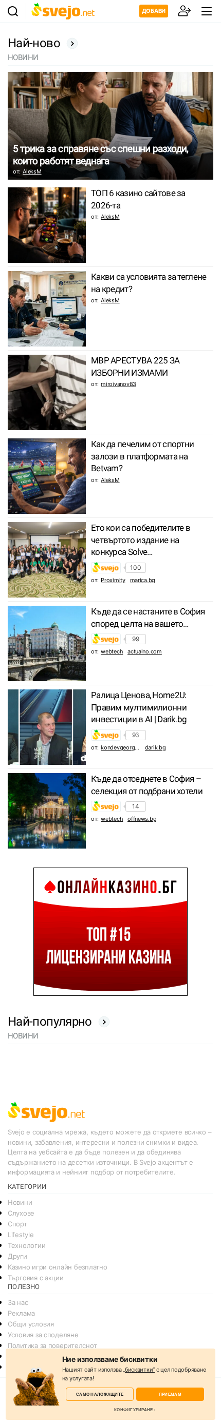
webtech (112, 651)
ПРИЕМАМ (170, 1394)
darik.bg (155, 747)
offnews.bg (141, 819)
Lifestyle (21, 1234)
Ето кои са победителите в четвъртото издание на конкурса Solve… (140, 540)
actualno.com (144, 651)
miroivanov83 (118, 384)
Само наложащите (99, 1394)
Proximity (113, 580)
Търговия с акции (36, 1278)
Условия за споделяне (43, 1335)
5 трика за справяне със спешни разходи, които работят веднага (100, 155)
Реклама (21, 1313)
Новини (20, 1202)
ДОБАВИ (153, 10)
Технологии (26, 1245)
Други (17, 1256)
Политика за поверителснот (52, 1345)
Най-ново (34, 43)
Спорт (17, 1224)
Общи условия (31, 1324)
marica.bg (143, 580)
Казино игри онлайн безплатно (57, 1267)
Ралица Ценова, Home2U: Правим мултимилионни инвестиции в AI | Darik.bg (139, 707)
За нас (18, 1302)
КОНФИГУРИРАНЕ (133, 1409)
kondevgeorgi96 (121, 747)
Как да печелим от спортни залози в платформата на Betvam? (142, 456)
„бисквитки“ (139, 1369)
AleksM (32, 171)
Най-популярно (50, 1021)
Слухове (21, 1213)
